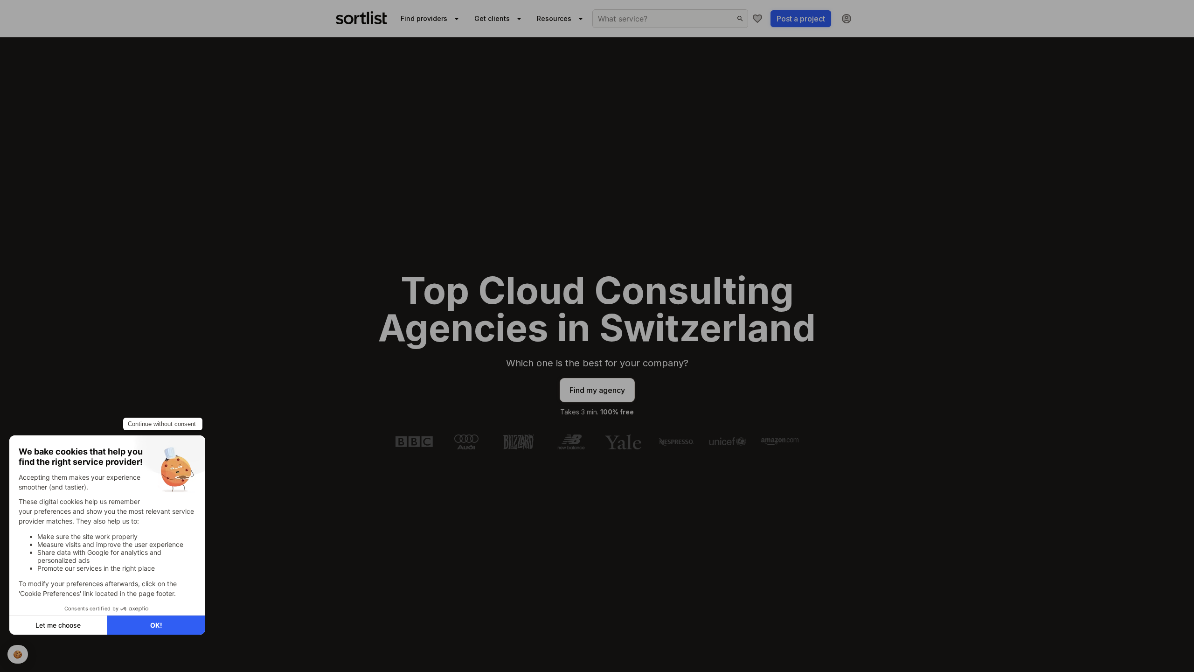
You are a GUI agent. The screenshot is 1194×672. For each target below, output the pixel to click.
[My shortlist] (757, 18)
